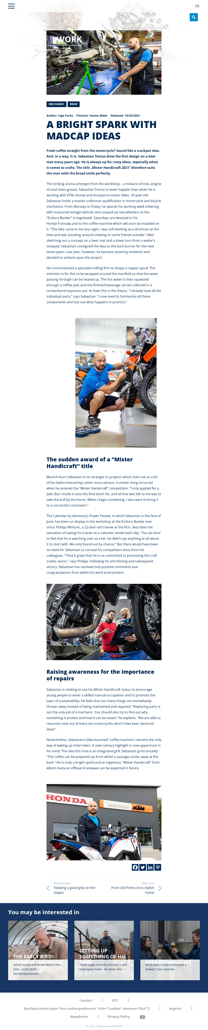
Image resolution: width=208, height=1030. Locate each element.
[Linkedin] (150, 867)
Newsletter (79, 1016)
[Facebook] (135, 867)
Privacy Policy (119, 1016)
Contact (85, 1000)
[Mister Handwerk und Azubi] (104, 622)
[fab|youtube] (142, 1017)
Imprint (175, 1008)
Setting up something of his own (36, 956)
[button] (11, 6)
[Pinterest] (157, 867)
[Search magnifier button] (194, 17)
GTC (115, 1000)
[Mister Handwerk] (116, 383)
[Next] (197, 950)
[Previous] (10, 950)
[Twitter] (142, 867)
